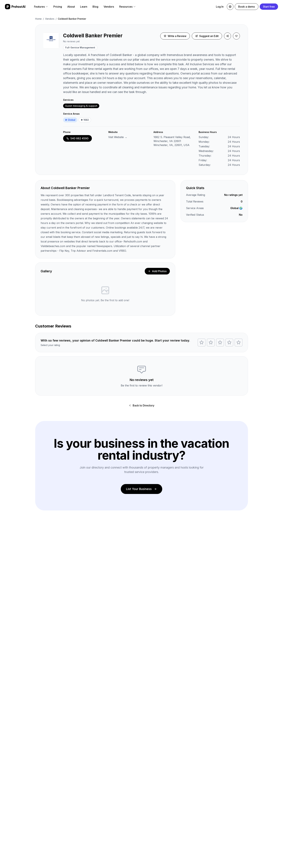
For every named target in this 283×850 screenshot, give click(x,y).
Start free (269, 6)
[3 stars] (220, 342)
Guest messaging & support (81, 105)
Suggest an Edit (209, 36)
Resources (125, 6)
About (71, 6)
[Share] (227, 36)
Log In (220, 6)
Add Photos (159, 271)
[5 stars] (239, 342)
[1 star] (202, 342)
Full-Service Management (80, 47)
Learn (83, 6)
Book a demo (246, 6)
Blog (95, 6)
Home (38, 18)
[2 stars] (211, 342)
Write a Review (177, 36)
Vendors (109, 6)
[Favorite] (236, 36)
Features (39, 6)
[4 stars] (229, 342)
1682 (86, 119)
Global (71, 119)
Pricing (57, 6)
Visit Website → (117, 137)
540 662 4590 (79, 138)
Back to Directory (143, 405)
